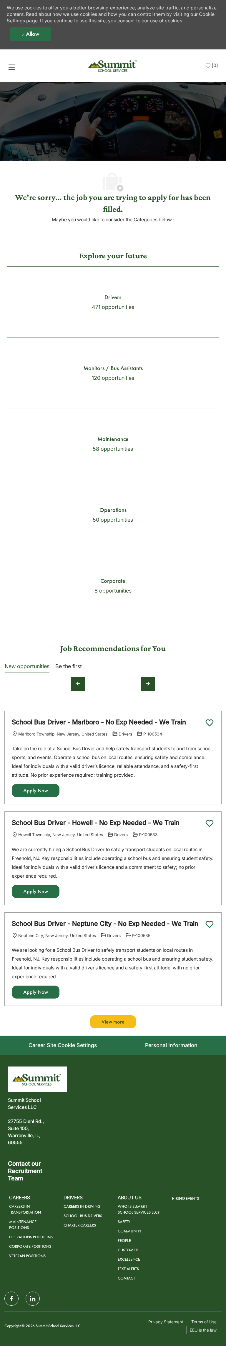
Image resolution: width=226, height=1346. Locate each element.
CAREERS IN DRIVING (82, 1206)
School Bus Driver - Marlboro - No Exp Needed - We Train (99, 722)
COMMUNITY (130, 1231)
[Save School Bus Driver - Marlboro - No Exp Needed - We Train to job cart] (209, 723)
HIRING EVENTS (185, 1198)
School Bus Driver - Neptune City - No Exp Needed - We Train (105, 923)
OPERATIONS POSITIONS (31, 1236)
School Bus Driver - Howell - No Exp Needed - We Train (96, 822)
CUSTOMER (128, 1249)
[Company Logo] (113, 65)
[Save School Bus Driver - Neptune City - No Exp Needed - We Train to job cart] (209, 924)
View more (113, 1022)
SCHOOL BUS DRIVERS (83, 1215)
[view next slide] (148, 684)
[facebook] (11, 1299)
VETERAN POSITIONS (27, 1255)
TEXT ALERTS (128, 1268)
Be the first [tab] (68, 666)
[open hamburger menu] (11, 67)
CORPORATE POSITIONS (30, 1246)
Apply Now (35, 790)
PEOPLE (124, 1240)
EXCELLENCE (129, 1259)
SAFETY (124, 1221)
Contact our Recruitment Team (25, 1171)
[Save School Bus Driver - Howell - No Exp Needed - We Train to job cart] (209, 823)
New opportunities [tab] (27, 666)
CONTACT (126, 1278)
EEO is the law (203, 1329)
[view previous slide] (78, 684)
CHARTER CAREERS (80, 1225)
